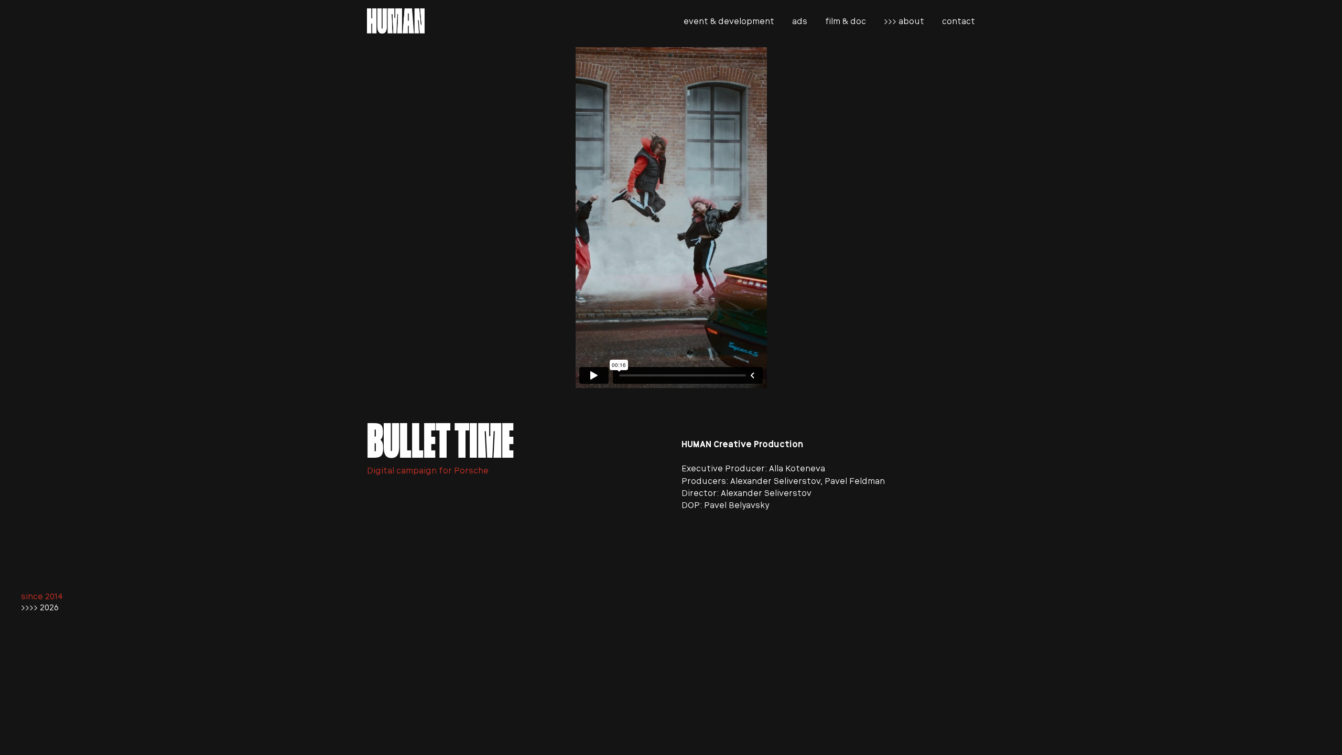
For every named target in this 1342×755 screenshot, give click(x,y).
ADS (799, 21)
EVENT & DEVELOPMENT (729, 21)
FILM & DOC (845, 21)
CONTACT (958, 21)
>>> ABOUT (904, 21)
